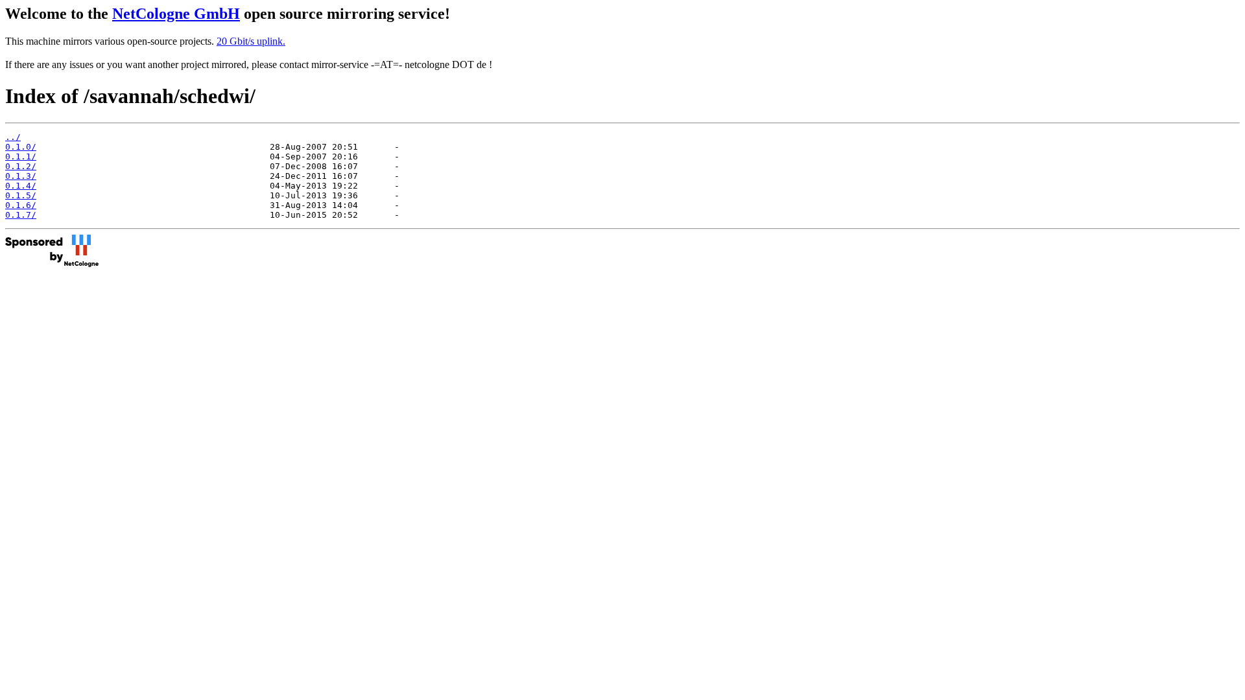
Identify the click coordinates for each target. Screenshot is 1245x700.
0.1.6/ (20, 205)
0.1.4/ (20, 186)
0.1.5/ (20, 195)
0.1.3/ (20, 176)
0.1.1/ (20, 156)
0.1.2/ (20, 166)
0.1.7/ (20, 215)
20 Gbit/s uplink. (251, 41)
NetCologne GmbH (176, 13)
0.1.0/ (20, 147)
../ (13, 137)
